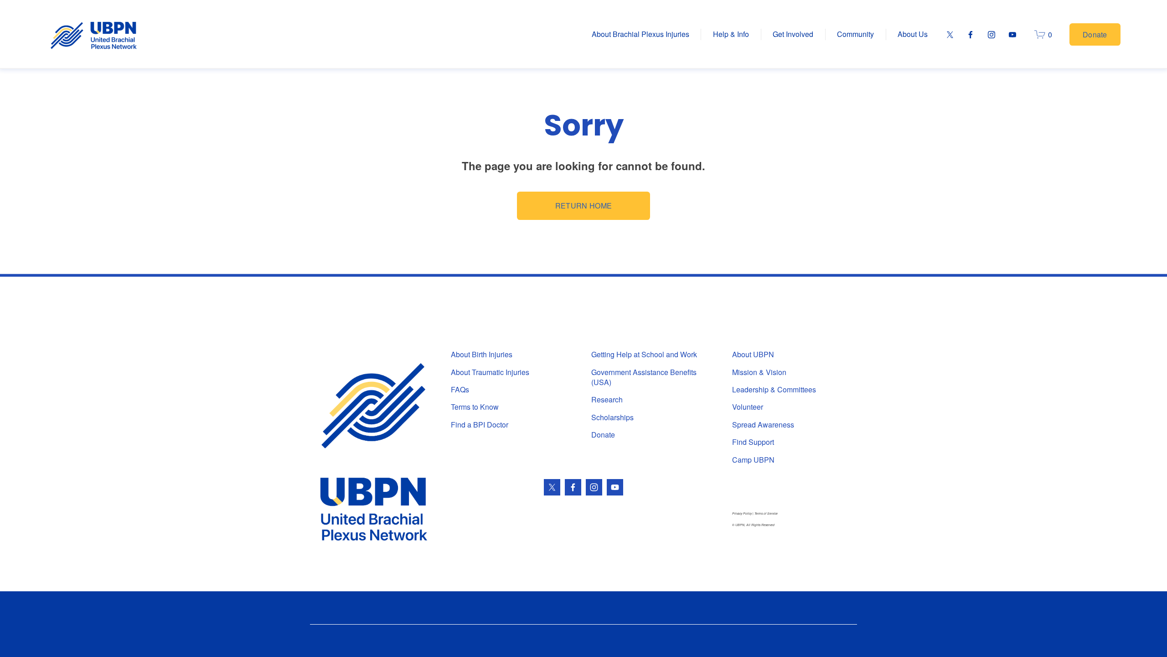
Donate (1095, 34)
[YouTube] (1012, 34)
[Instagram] (991, 34)
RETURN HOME (583, 205)
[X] (950, 34)
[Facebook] (970, 34)
